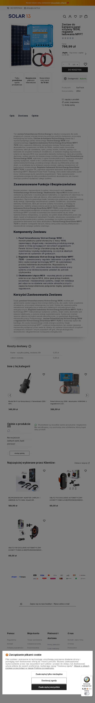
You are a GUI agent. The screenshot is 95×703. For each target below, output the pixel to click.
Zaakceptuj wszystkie (49, 687)
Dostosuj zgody (49, 680)
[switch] (86, 693)
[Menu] (91, 676)
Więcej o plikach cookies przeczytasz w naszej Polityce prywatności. (47, 667)
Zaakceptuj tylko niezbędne (49, 674)
